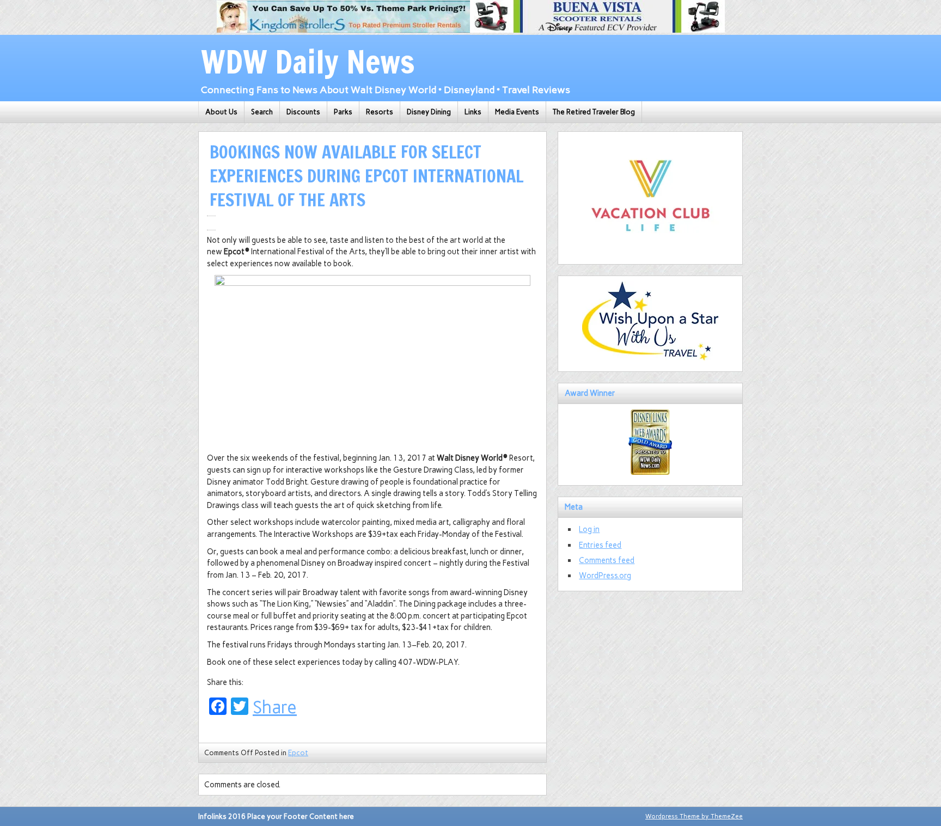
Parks (343, 112)
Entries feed (600, 545)
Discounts (303, 112)
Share (275, 707)
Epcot (298, 753)
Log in (589, 529)
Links (473, 112)
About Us (221, 112)
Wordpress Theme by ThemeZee (694, 816)
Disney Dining (429, 112)
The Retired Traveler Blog (594, 112)
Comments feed (606, 560)
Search (262, 112)
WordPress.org (605, 575)
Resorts (379, 112)
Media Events (517, 112)
